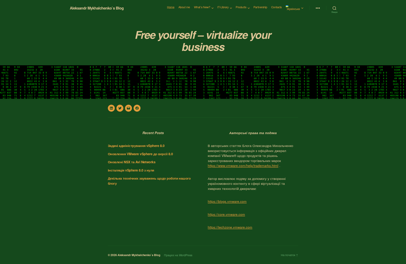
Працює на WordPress (178, 255)
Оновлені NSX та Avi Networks (131, 161)
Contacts (276, 7)
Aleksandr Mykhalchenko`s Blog (97, 8)
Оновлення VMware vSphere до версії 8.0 (140, 153)
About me (184, 7)
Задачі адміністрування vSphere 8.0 (136, 145)
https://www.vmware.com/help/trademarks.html (243, 165)
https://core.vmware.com (226, 214)
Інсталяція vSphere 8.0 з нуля (131, 170)
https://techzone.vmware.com (230, 227)
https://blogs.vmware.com (227, 201)
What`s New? (202, 7)
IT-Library (223, 7)
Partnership (260, 7)
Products (241, 7)
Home (170, 7)
